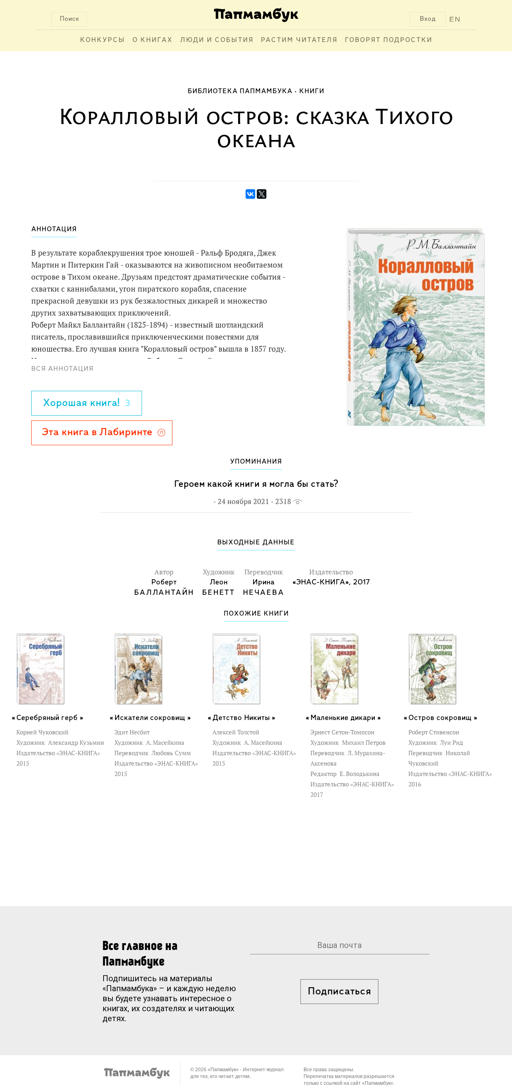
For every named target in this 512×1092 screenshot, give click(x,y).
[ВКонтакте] (250, 194)
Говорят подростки (388, 40)
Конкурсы (102, 40)
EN (455, 19)
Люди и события (217, 40)
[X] (261, 194)
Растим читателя (299, 40)
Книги (311, 91)
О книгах (152, 40)
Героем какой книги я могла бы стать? (256, 484)
